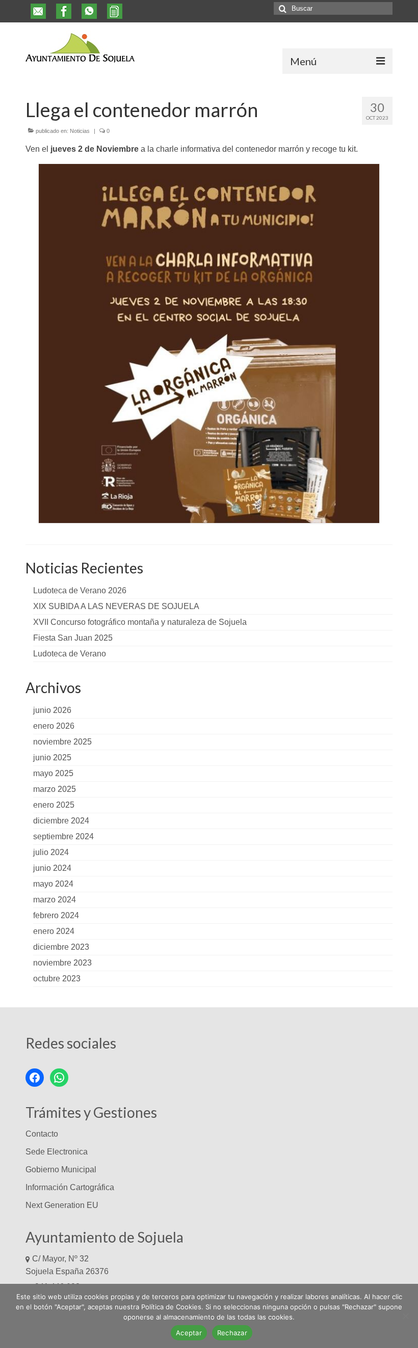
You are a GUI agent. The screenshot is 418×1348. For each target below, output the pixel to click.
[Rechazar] (405, 1316)
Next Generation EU (61, 1205)
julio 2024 (51, 852)
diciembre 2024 (61, 820)
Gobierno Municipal (60, 1169)
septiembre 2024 (63, 836)
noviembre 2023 (62, 962)
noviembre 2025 (62, 741)
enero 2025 (53, 805)
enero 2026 (53, 726)
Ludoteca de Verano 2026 (79, 590)
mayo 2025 (53, 773)
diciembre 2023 (61, 947)
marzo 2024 (54, 899)
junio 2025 (52, 757)
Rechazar (232, 1333)
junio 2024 (52, 868)
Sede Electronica (56, 1151)
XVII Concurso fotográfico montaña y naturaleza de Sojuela (140, 622)
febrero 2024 (56, 915)
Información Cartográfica (69, 1187)
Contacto (41, 1134)
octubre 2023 (57, 978)
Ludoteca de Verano (69, 653)
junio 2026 (52, 710)
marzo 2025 (54, 789)
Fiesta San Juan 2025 (73, 638)
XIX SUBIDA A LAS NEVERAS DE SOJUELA (116, 606)
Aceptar (189, 1333)
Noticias (80, 131)
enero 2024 (53, 931)
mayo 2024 (53, 883)
